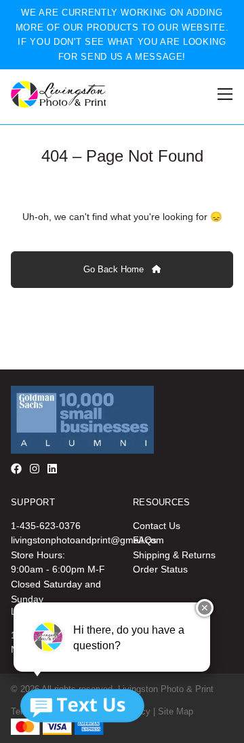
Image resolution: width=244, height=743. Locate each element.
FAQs (145, 539)
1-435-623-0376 (46, 525)
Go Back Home (114, 269)
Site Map (175, 711)
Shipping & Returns (174, 554)
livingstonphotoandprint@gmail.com (87, 539)
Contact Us (156, 525)
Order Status (160, 569)
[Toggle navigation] (222, 94)
